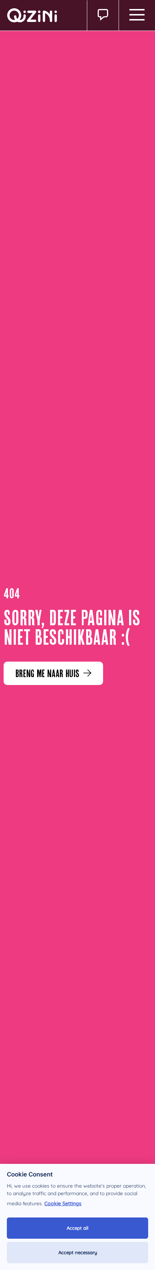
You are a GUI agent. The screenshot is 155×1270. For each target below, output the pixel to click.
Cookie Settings (62, 1203)
